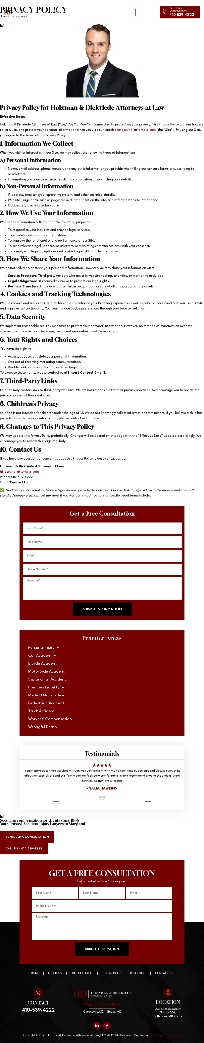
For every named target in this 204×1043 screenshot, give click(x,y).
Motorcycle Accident (46, 672)
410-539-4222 (182, 15)
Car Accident (40, 656)
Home (51, 10)
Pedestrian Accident (46, 703)
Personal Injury (41, 648)
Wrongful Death (42, 727)
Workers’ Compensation (50, 719)
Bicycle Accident (42, 664)
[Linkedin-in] (97, 1026)
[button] (56, 801)
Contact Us (88, 13)
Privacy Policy (172, 1035)
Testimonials (103, 10)
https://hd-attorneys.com (136, 130)
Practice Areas (83, 10)
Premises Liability (43, 687)
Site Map (156, 1035)
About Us (64, 10)
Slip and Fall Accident (47, 680)
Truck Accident (41, 711)
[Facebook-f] (107, 1026)
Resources (138, 973)
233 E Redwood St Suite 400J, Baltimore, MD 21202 (168, 1012)
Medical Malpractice (46, 695)
